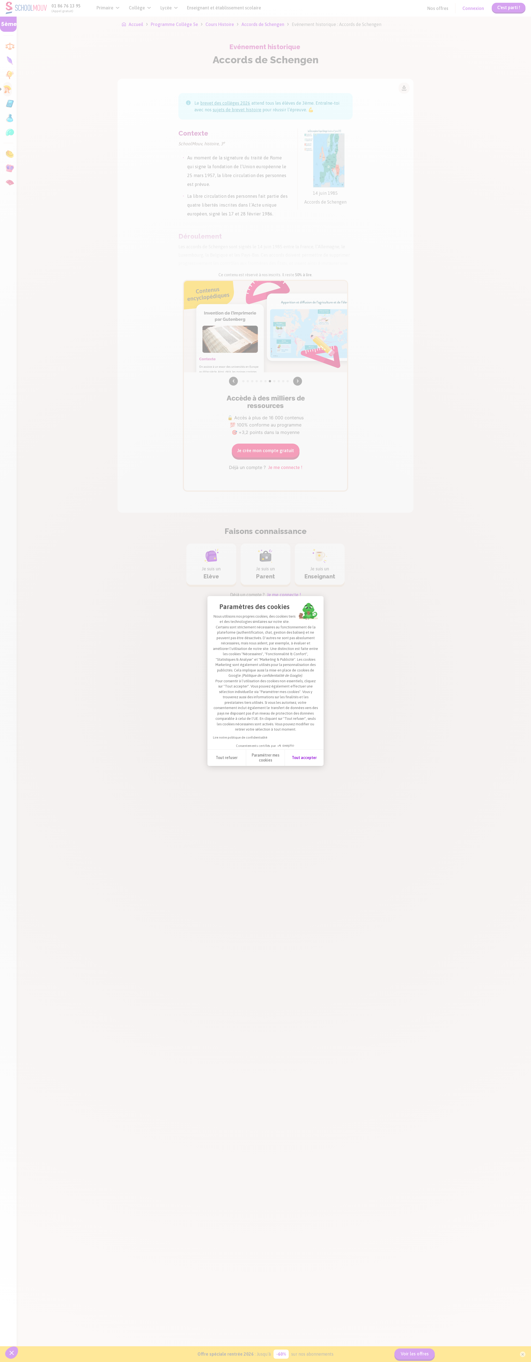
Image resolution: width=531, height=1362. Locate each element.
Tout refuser (227, 757)
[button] (11, 1352)
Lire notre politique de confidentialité (240, 737)
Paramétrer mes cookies (265, 757)
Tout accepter (304, 757)
